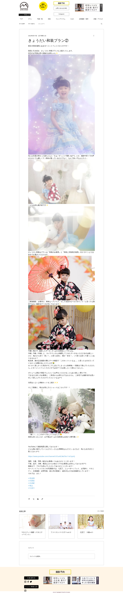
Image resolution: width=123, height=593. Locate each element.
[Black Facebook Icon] (28, 581)
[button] (30, 19)
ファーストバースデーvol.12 (61, 532)
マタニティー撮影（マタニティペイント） (32, 533)
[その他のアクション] (94, 36)
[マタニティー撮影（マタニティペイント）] (32, 521)
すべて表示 (101, 511)
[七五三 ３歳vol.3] (91, 521)
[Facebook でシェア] (29, 499)
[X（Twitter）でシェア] (33, 499)
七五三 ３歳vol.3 (86, 532)
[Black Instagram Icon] (25, 581)
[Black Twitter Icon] (31, 581)
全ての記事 (22, 23)
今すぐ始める (31, 23)
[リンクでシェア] (42, 499)
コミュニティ (41, 23)
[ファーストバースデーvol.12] (62, 521)
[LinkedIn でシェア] (38, 499)
